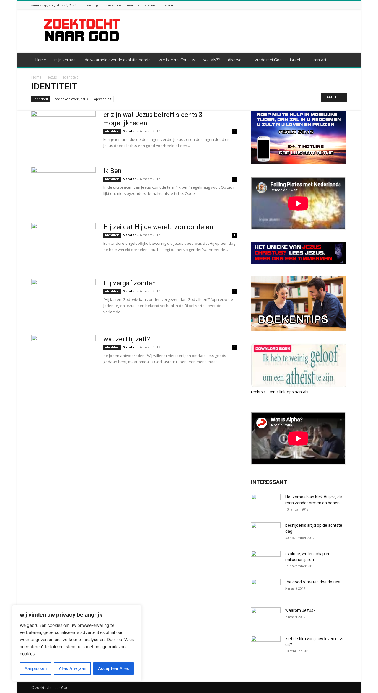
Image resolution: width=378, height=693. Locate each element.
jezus (52, 77)
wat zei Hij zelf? (126, 339)
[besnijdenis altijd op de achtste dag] (266, 532)
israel (295, 59)
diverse (235, 59)
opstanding (102, 99)
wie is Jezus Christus (177, 59)
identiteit (41, 99)
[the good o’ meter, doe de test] (266, 589)
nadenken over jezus (71, 99)
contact (319, 59)
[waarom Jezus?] (266, 617)
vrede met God (268, 59)
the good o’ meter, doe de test (312, 582)
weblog (92, 5)
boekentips (112, 5)
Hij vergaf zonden (129, 283)
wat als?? (211, 59)
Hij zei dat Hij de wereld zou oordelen (158, 227)
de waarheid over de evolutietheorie (118, 59)
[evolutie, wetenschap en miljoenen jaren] (266, 561)
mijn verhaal (65, 59)
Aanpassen (36, 668)
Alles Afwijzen (72, 668)
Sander (129, 131)
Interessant (269, 482)
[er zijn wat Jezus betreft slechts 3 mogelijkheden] (63, 133)
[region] (77, 643)
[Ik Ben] (63, 189)
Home (40, 59)
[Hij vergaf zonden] (63, 301)
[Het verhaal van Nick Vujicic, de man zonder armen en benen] (266, 504)
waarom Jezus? (300, 610)
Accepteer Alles (113, 668)
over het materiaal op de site (150, 5)
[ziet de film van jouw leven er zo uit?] (266, 646)
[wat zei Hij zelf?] (63, 357)
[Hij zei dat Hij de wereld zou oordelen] (63, 245)
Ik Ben (112, 171)
